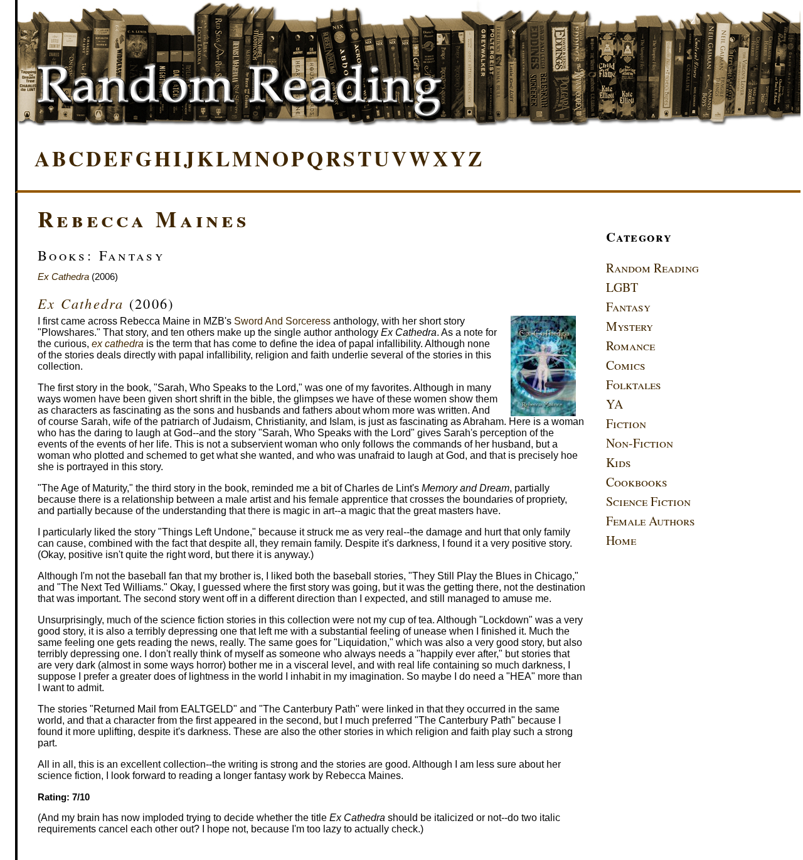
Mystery (629, 326)
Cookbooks (636, 481)
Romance (630, 345)
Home (621, 540)
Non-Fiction (639, 442)
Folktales (633, 384)
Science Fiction (648, 501)
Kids (618, 462)
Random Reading (652, 267)
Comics (626, 365)
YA (614, 403)
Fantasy (628, 306)
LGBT (622, 287)
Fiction (626, 423)
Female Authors (650, 520)
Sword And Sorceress (282, 321)
